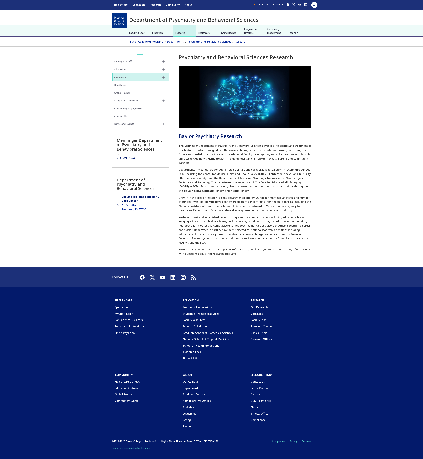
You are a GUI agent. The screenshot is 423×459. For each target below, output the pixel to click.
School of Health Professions (201, 345)
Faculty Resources (194, 320)
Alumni (187, 426)
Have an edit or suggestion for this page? (131, 448)
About (188, 4)
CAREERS (264, 4)
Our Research (259, 307)
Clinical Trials (259, 333)
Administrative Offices (197, 401)
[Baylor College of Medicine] (119, 20)
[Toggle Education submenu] (164, 69)
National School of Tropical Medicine (206, 339)
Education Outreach (127, 388)
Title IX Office (259, 413)
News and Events (124, 123)
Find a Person (259, 388)
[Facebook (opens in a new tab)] (288, 4)
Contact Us (120, 116)
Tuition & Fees (192, 352)
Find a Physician (125, 333)
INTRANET (277, 4)
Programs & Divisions (250, 31)
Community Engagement (274, 31)
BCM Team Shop (261, 401)
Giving (187, 420)
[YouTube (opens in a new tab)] (299, 4)
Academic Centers (194, 394)
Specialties (121, 307)
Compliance (258, 420)
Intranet (306, 441)
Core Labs (257, 314)
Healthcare (121, 4)
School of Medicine (195, 326)
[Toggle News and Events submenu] (164, 124)
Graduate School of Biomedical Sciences (208, 333)
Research (155, 4)
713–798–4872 (126, 157)
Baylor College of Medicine (146, 41)
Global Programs (125, 394)
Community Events (127, 401)
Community (173, 4)
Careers (255, 394)
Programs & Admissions (197, 307)
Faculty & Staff (137, 32)
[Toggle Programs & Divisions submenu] (164, 101)
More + (294, 32)
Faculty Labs (258, 320)
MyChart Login (124, 314)
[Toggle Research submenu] (164, 77)
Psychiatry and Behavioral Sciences (209, 41)
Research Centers (262, 326)
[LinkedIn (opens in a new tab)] (305, 4)
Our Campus (190, 381)
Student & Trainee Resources (201, 314)
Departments (175, 41)
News (254, 407)
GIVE (253, 4)
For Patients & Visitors (129, 320)
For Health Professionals (130, 326)
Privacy (293, 441)
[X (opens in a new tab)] (293, 4)
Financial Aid (190, 358)
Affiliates (188, 407)
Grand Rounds (228, 32)
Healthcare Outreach (128, 381)
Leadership (189, 413)
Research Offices (261, 339)
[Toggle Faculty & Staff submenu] (164, 61)
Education (139, 4)
